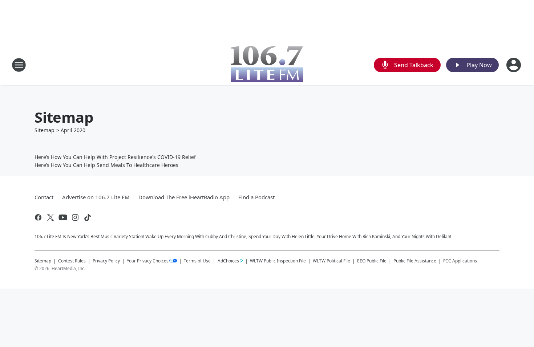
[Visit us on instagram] (75, 217)
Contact (44, 197)
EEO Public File (372, 261)
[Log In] (514, 65)
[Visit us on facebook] (38, 217)
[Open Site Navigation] (19, 65)
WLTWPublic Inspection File (278, 261)
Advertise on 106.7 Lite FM (96, 197)
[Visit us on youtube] (62, 217)
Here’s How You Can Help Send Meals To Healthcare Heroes (106, 165)
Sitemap (44, 130)
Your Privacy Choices (148, 261)
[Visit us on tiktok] (87, 217)
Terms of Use (197, 261)
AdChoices (228, 261)
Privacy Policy (106, 261)
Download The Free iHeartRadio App (184, 197)
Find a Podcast (256, 197)
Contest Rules (72, 261)
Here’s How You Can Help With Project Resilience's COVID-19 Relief (115, 157)
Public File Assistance (414, 261)
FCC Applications (460, 261)
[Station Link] (267, 65)
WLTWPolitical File (331, 261)
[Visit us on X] (50, 217)
